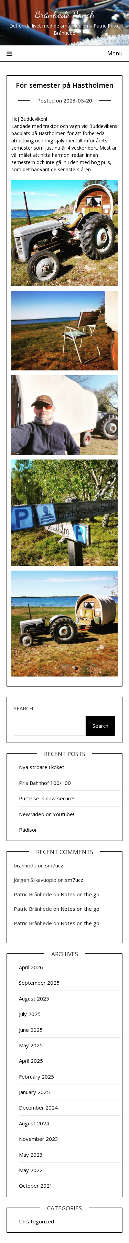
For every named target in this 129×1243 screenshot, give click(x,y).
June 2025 (31, 1029)
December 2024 (38, 1107)
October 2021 (36, 1185)
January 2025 (34, 1092)
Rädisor (28, 829)
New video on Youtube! (46, 814)
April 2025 (31, 1060)
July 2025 (30, 1013)
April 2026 (31, 967)
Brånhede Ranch (64, 14)
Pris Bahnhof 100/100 (45, 782)
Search (23, 708)
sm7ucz (54, 865)
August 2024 (34, 1123)
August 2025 (34, 998)
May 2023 (31, 1154)
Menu (114, 53)
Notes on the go (80, 894)
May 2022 (31, 1170)
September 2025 (39, 982)
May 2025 (31, 1045)
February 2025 (36, 1076)
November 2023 (38, 1138)
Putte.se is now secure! (46, 798)
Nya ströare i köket (41, 767)
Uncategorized (36, 1221)
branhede (25, 865)
